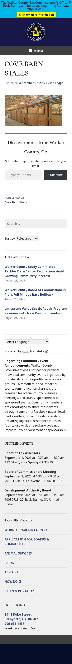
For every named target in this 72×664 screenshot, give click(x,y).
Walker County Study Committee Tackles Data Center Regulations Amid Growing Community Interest (34, 271)
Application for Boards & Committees (27, 541)
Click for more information (36, 14)
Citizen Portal (17, 591)
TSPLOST (11, 572)
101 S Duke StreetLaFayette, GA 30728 (20, 616)
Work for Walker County (26, 530)
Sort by (10, 238)
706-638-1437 (14, 624)
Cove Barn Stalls (16, 200)
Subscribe (55, 175)
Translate (36, 351)
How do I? (13, 581)
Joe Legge (56, 83)
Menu (38, 51)
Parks (9, 563)
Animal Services (18, 553)
